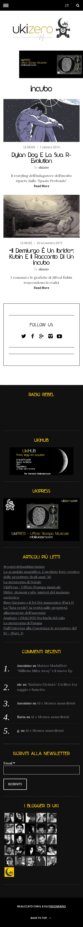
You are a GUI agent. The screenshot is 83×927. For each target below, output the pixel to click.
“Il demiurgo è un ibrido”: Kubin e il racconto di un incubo (41, 256)
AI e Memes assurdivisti (56, 703)
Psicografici (57, 906)
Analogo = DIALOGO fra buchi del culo (34, 618)
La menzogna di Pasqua (22, 623)
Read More (41, 186)
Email (9, 763)
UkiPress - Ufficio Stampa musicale (32, 587)
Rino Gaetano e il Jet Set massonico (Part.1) (38, 602)
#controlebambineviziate (24, 566)
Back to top (39, 918)
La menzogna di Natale (22, 582)
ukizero (44, 167)
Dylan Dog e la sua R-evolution (41, 157)
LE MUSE (29, 147)
